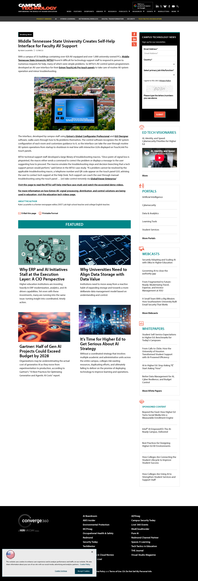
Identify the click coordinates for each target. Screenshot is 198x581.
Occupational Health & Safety (98, 533)
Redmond (88, 537)
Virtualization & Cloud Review (98, 554)
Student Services (150, 229)
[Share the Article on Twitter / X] (134, 44)
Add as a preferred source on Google (144, 6)
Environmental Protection (96, 524)
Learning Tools (149, 221)
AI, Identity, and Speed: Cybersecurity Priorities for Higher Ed (159, 141)
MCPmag (87, 528)
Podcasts (123, 11)
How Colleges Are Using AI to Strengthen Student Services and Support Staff (159, 477)
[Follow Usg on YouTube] (173, 6)
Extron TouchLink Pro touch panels (77, 67)
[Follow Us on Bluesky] (165, 6)
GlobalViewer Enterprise (103, 178)
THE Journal (137, 550)
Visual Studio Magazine (143, 554)
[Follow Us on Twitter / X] (161, 6)
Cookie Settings (61, 571)
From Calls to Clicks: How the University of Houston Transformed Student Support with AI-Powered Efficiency (157, 353)
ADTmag (135, 516)
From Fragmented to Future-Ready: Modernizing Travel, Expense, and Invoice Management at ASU (156, 286)
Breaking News (26, 34)
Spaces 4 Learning (140, 541)
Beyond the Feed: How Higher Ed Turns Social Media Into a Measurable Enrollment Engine (159, 415)
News (69, 11)
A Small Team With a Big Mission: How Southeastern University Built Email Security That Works (159, 301)
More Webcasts (150, 313)
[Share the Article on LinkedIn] (134, 39)
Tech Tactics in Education (144, 546)
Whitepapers (153, 328)
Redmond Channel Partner (145, 537)
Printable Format (50, 213)
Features (78, 11)
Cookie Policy (99, 571)
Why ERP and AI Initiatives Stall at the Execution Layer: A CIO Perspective (43, 274)
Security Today (90, 541)
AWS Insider (89, 520)
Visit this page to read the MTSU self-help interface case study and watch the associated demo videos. (71, 184)
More (174, 11)
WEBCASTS (150, 253)
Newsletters (163, 11)
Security (131, 19)
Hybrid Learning (67, 19)
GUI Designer (121, 136)
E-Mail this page (29, 213)
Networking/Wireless (88, 19)
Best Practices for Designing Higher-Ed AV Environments (156, 444)
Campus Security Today (143, 520)
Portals (149, 191)
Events (150, 11)
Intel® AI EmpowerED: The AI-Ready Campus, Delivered (156, 430)
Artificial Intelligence (152, 197)
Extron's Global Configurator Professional (88, 136)
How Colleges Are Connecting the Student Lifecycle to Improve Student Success (159, 460)
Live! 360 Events (139, 524)
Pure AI (135, 533)
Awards (99, 11)
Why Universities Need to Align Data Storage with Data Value (103, 274)
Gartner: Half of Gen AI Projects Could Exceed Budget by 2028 (40, 351)
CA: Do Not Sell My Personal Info (137, 571)
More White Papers (152, 390)
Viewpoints (89, 11)
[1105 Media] (34, 545)
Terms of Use (115, 571)
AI (56, 19)
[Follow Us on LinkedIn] (157, 6)
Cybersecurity (149, 205)
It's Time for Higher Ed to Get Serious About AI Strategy (103, 343)
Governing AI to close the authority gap (155, 272)
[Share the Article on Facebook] (134, 34)
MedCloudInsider (140, 528)
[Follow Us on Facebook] (169, 6)
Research (112, 11)
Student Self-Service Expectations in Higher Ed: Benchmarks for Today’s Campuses (159, 337)
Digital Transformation (113, 19)
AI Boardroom (90, 516)
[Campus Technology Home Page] (37, 8)
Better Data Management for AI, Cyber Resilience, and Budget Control (158, 379)
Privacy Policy (165, 80)
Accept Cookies (84, 571)
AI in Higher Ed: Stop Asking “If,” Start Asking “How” (157, 367)
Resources (137, 11)
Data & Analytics (150, 213)
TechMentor (89, 546)
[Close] (92, 552)
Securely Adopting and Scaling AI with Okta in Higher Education (159, 261)
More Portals (148, 238)
